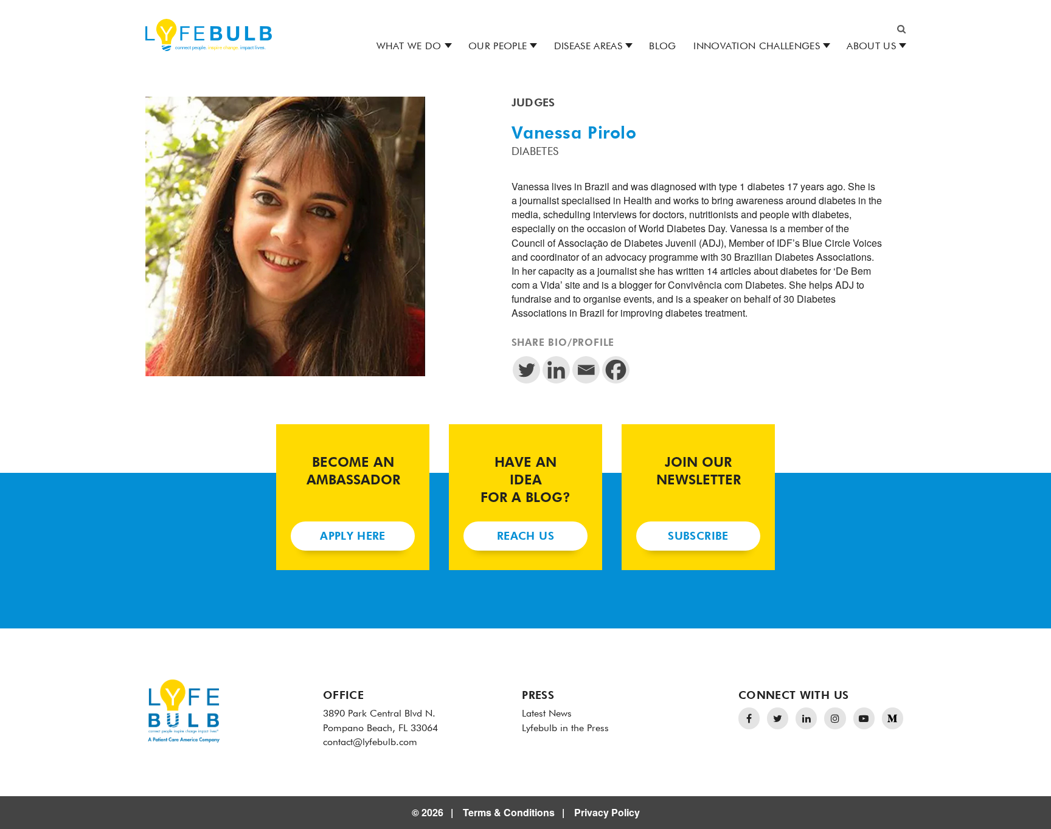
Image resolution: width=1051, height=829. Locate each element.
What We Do (409, 47)
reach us (525, 536)
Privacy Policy (607, 812)
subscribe (698, 536)
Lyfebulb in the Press (565, 729)
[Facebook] (616, 370)
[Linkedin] (556, 370)
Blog (662, 47)
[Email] (586, 370)
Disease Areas (588, 47)
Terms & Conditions (509, 812)
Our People (497, 47)
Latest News (547, 714)
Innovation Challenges (756, 47)
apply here (353, 536)
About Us (871, 47)
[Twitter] (526, 370)
